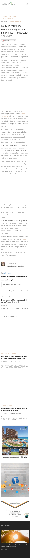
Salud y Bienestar (8, 19)
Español (6, 40)
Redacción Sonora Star (15, 21)
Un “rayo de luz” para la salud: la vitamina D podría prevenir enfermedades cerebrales (14, 545)
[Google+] (22, 290)
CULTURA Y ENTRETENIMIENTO (10, 16)
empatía (23, 239)
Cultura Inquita (7, 273)
